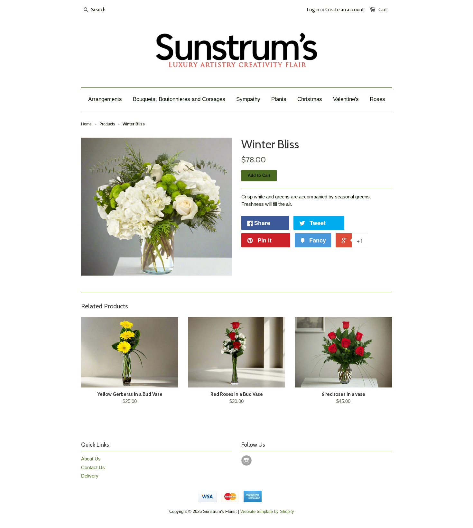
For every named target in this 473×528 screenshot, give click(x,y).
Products (107, 124)
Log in (313, 10)
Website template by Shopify (267, 511)
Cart (382, 10)
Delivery (89, 475)
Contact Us (93, 467)
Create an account (344, 10)
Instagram (246, 460)
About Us (91, 458)
